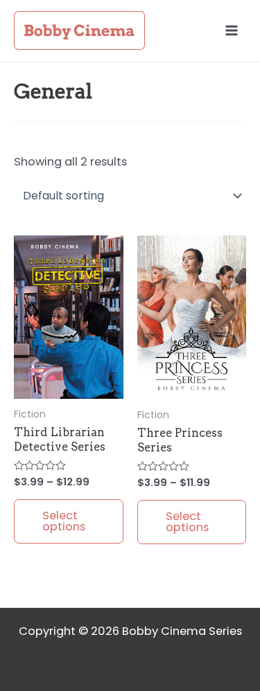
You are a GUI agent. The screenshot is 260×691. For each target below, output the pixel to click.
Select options (63, 521)
